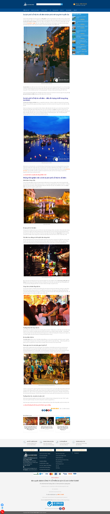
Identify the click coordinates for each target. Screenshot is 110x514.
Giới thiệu (58, 467)
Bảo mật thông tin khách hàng (62, 459)
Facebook (76, 453)
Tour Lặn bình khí (43, 457)
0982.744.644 (83, 4)
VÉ (50, 10)
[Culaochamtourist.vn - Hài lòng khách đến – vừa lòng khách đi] (29, 4)
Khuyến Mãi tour (59, 461)
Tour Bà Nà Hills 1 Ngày (44, 463)
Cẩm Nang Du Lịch (60, 463)
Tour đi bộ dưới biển (43, 455)
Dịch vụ (61, 10)
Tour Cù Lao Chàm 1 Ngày (45, 453)
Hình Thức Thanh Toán (60, 453)
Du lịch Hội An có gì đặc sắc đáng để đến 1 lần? (35, 174)
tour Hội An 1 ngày (31, 23)
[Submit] (62, 4)
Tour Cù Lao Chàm (35, 10)
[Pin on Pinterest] (49, 410)
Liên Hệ (57, 465)
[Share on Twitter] (45, 410)
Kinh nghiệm (68, 10)
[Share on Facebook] (42, 410)
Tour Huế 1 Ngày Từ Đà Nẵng (45, 465)
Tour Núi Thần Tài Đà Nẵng (45, 467)
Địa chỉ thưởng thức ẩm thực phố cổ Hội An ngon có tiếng (38, 405)
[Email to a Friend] (47, 410)
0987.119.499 (60, 494)
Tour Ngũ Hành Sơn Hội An (45, 469)
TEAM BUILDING (55, 10)
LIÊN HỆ (75, 10)
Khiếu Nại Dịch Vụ (59, 457)
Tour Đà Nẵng (44, 10)
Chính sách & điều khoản (61, 455)
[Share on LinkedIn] (51, 410)
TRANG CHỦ (27, 10)
